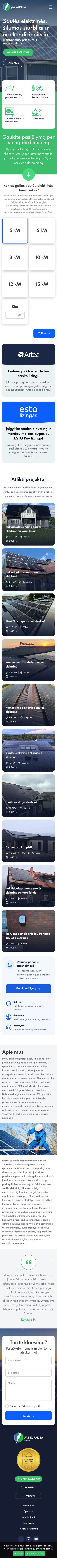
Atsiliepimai (28, 1517)
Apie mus (14, 63)
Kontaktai (28, 1523)
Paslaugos (28, 1506)
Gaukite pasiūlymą (18, 52)
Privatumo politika (32, 1406)
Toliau (42, 333)
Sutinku (18, 1553)
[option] (28, 46)
